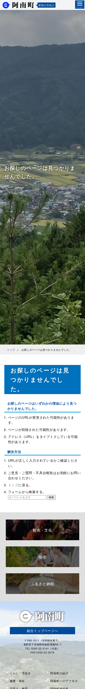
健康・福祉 (17, 681)
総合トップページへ (42, 630)
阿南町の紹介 (59, 673)
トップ (13, 485)
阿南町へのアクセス (64, 681)
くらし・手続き (20, 673)
